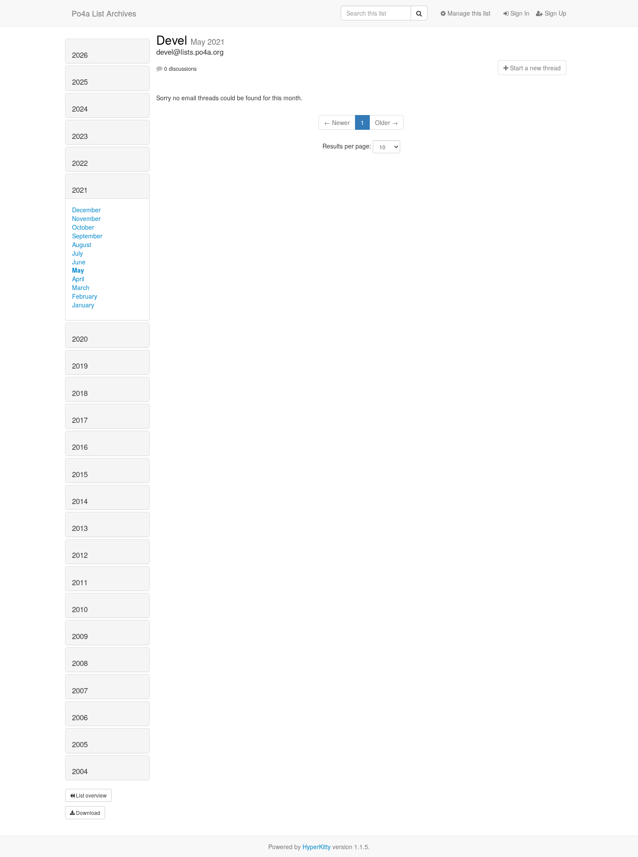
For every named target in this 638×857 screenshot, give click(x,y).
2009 (80, 636)
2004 (80, 771)
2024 (80, 108)
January (83, 304)
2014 (80, 501)
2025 (80, 81)
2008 (80, 663)
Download (87, 812)
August (81, 244)
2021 (80, 190)
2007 (80, 690)
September (87, 235)
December (86, 209)
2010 (80, 609)
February (84, 296)
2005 (80, 744)
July (77, 253)
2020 (80, 338)
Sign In (519, 13)
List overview (91, 795)
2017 (80, 420)
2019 (80, 365)
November (86, 218)
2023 (80, 136)
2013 (80, 528)
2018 (80, 393)
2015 (80, 474)
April (78, 278)
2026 (80, 54)
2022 (80, 163)
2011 (80, 582)
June (79, 261)
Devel (173, 39)
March (80, 287)
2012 (80, 555)
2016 (80, 447)
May (78, 270)
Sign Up (554, 13)
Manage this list (468, 13)
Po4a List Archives (104, 13)
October (83, 227)
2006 (80, 717)
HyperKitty (317, 846)
